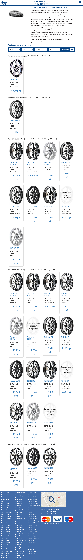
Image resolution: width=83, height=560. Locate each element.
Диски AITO (5, 495)
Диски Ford (5, 540)
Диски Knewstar (20, 519)
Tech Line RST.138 (13, 469)
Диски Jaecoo (19, 501)
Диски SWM (32, 512)
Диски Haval (5, 553)
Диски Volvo (32, 523)
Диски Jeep (18, 506)
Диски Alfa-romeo (7, 497)
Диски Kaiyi (18, 512)
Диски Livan (19, 527)
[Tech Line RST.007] (16, 282)
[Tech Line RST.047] (67, 282)
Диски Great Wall (6, 551)
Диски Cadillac (6, 510)
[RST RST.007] (33, 369)
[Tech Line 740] (67, 151)
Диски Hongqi (5, 558)
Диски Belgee (5, 503)
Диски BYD (4, 508)
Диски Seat (32, 495)
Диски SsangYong (34, 506)
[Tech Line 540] (16, 68)
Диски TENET (32, 516)
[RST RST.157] (16, 236)
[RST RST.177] (50, 411)
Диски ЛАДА (32, 536)
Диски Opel (18, 547)
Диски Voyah (32, 525)
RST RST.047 (14, 423)
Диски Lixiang (19, 529)
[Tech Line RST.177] (33, 325)
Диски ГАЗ (31, 534)
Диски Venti (32, 551)
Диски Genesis (6, 549)
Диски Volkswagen (34, 521)
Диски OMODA (20, 545)
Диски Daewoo (6, 523)
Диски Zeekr (32, 529)
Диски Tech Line (33, 547)
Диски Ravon (19, 553)
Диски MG (18, 538)
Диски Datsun (5, 525)
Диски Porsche (20, 551)
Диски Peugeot (20, 549)
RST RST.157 (14, 248)
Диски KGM (18, 514)
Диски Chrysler (6, 519)
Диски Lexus (19, 523)
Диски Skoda (32, 497)
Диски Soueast (33, 503)
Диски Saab (32, 493)
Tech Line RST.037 (13, 163)
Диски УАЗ (31, 542)
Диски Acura (5, 493)
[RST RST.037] (50, 195)
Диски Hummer (20, 493)
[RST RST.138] (50, 456)
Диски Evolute (6, 532)
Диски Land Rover (20, 521)
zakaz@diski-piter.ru (52, 514)
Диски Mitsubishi (20, 540)
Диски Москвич (33, 538)
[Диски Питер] (4, 2)
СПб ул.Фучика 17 (41, 2)
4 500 (16, 217)
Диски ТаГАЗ (32, 540)
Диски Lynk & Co (20, 532)
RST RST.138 (48, 468)
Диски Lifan (18, 525)
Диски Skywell (32, 499)
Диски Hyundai (20, 495)
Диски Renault (19, 555)
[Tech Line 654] (16, 109)
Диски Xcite (32, 527)
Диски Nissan (19, 542)
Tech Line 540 (15, 79)
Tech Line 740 (65, 162)
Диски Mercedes (20, 536)
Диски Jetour (19, 508)
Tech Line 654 (15, 121)
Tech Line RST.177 (30, 338)
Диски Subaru (32, 508)
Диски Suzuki (32, 510)
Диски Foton (5, 542)
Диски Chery (5, 514)
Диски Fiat (4, 538)
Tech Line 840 (32, 468)
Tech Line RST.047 (64, 294)
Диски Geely (5, 547)
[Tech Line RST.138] (16, 456)
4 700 (16, 91)
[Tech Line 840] (33, 456)
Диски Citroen (5, 521)
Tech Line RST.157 (47, 163)
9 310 (16, 132)
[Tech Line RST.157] (50, 151)
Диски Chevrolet (6, 516)
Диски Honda (5, 555)
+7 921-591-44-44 (41, 4)
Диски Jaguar (19, 503)
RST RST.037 (48, 206)
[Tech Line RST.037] (16, 151)
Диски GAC (5, 545)
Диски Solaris (32, 501)
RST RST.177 (48, 423)
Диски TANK (32, 514)
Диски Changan (6, 512)
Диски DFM (5, 527)
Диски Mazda (19, 534)
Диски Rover (19, 558)
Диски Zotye (32, 532)
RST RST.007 (31, 381)
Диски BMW (5, 506)
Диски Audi (5, 499)
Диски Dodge (5, 529)
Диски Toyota (32, 519)
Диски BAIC (5, 501)
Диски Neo (31, 549)
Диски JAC (18, 499)
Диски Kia (18, 516)
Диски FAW (5, 536)
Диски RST (31, 553)
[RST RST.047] (16, 411)
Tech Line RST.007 (13, 294)
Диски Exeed (5, 534)
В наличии (65, 49)
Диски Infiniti (19, 497)
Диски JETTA (19, 510)
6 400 (33, 176)
